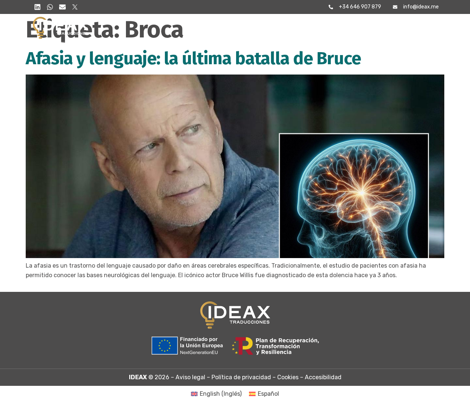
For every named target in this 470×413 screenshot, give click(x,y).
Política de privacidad (241, 377)
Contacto (422, 27)
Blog (385, 27)
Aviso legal (190, 377)
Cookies (288, 377)
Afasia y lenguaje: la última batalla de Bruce (193, 58)
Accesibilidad (323, 377)
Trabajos (349, 27)
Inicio (205, 27)
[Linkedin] (37, 7)
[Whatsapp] (50, 7)
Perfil (237, 27)
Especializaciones (290, 27)
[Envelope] (62, 7)
